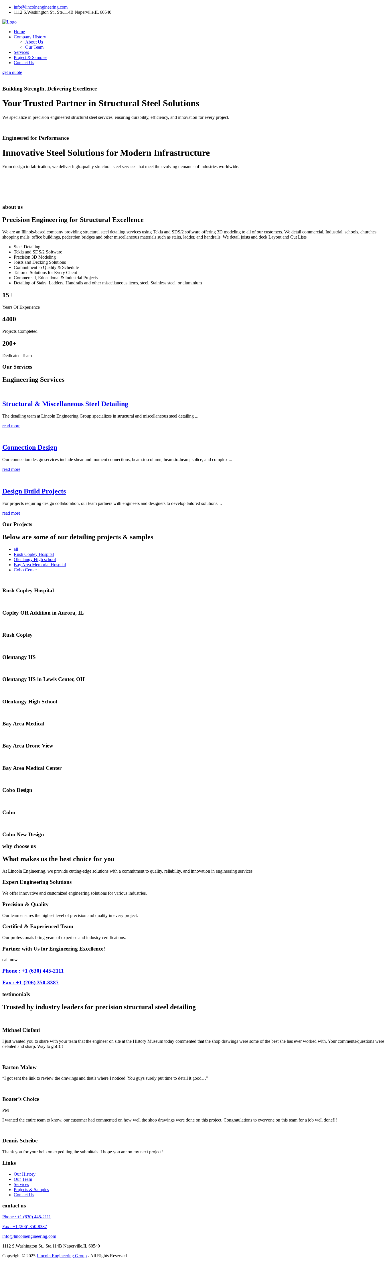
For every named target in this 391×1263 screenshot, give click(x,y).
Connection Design (29, 447)
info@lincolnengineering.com (41, 7)
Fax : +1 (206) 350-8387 (30, 982)
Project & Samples (30, 57)
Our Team (34, 47)
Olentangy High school (35, 559)
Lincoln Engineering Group (62, 1255)
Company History (30, 36)
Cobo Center (25, 569)
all (16, 549)
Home (19, 31)
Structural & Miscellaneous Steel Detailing (65, 404)
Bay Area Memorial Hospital (40, 564)
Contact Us (24, 62)
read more (11, 425)
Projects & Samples (31, 1189)
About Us (34, 42)
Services (21, 52)
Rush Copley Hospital (34, 554)
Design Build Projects (34, 491)
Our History (24, 1174)
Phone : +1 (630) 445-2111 (33, 971)
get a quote (12, 72)
